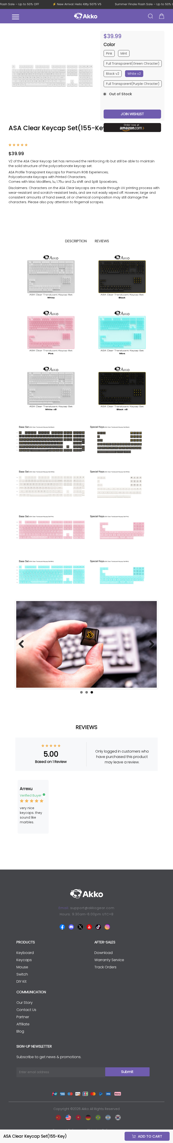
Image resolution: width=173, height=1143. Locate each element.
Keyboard (25, 952)
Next (150, 644)
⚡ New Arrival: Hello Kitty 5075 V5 (81, 4)
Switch (22, 974)
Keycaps (24, 959)
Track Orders (105, 967)
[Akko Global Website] (67, 1116)
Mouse (22, 967)
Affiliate (23, 1024)
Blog (20, 1031)
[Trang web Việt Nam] (77, 1116)
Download (103, 952)
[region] (86, 190)
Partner (22, 1017)
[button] (92, 76)
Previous (22, 644)
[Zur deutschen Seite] (87, 1116)
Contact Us (26, 1009)
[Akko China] (57, 1116)
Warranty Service (109, 959)
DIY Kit (21, 981)
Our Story (24, 1002)
